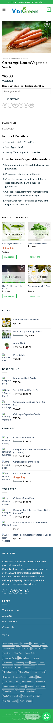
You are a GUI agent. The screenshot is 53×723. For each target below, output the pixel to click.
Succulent (20, 691)
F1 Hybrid (36, 648)
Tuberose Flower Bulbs (31, 696)
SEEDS (5, 58)
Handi (33, 662)
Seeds (22, 686)
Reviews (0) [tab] (8, 129)
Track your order (10, 610)
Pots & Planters (27, 682)
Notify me (12, 99)
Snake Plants (8, 691)
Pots (16, 682)
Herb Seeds (8, 667)
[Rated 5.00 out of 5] (8, 248)
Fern (45, 648)
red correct (40, 682)
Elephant (26, 648)
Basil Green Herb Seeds (38, 243)
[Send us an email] (20, 591)
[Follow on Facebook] (5, 591)
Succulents (30, 691)
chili (18, 648)
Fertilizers (7, 653)
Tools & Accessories (11, 696)
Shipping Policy (40, 714)
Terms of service (29, 712)
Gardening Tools (22, 662)
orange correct (39, 672)
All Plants (25, 643)
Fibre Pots (18, 653)
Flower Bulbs (30, 653)
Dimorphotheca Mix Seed (39, 286)
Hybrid (18, 667)
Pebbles (31, 677)
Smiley (30, 686)
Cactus (43, 643)
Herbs (41, 662)
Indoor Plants (29, 667)
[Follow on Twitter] (15, 591)
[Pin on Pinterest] (26, 105)
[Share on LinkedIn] (31, 105)
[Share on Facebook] (10, 105)
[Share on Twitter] (15, 105)
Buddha (34, 643)
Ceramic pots (8, 648)
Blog (16, 712)
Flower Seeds (24, 658)
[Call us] (26, 591)
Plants (39, 677)
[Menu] (4, 9)
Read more (9, 257)
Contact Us (8, 627)
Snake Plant (40, 686)
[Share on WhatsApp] (5, 105)
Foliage (36, 658)
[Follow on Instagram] (10, 591)
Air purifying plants (11, 643)
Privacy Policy (9, 621)
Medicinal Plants (9, 672)
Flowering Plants (10, 658)
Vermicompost (25, 701)
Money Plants (24, 672)
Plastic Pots (7, 682)
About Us (7, 615)
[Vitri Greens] (25, 9)
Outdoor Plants (19, 677)
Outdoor (6, 677)
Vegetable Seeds (19, 58)
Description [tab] (9, 123)
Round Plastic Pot (10, 686)
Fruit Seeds (7, 662)
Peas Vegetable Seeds (11, 243)
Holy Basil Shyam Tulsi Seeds (12, 287)
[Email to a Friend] (20, 105)
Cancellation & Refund (18, 714)
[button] (46, 716)
